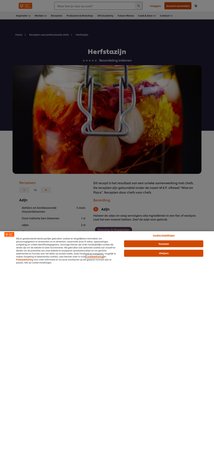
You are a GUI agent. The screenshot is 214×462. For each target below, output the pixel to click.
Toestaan (163, 243)
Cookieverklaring (94, 256)
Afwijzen (164, 253)
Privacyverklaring (24, 259)
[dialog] (107, 346)
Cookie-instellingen (164, 235)
